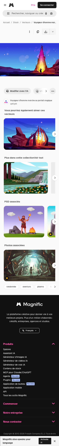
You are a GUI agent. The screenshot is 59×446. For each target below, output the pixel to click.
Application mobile (12, 387)
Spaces (7, 349)
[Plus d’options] (29, 31)
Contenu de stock (12, 368)
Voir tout (38, 157)
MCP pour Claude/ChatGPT (17, 372)
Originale (21, 42)
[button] (29, 330)
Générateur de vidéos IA (15, 360)
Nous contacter (12, 421)
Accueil (6, 22)
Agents (11, 376)
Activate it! (44, 441)
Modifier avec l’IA (19, 91)
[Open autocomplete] (7, 13)
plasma (40, 286)
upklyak (13, 104)
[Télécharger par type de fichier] (53, 31)
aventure (27, 286)
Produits (8, 344)
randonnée (11, 286)
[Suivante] (46, 91)
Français (29, 330)
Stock (16, 22)
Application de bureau (18, 383)
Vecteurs (26, 22)
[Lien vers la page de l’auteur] (6, 102)
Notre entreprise (12, 412)
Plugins (11, 380)
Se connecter (47, 5)
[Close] (54, 441)
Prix (33, 5)
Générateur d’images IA (15, 357)
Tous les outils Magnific (15, 395)
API (5, 391)
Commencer (10, 403)
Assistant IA (9, 353)
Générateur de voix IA (14, 364)
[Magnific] (29, 305)
